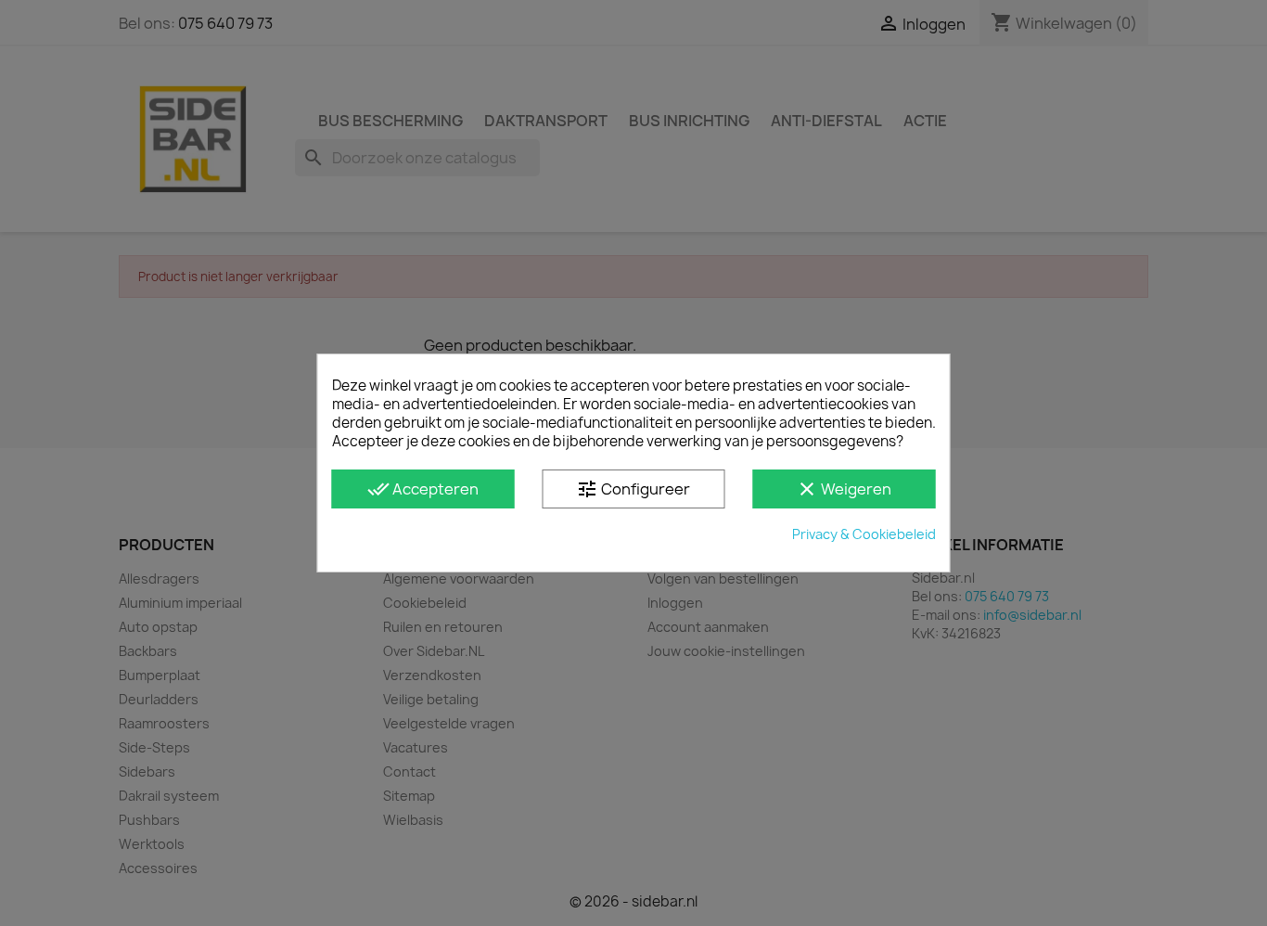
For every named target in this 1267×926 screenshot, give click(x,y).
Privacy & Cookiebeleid (864, 534)
